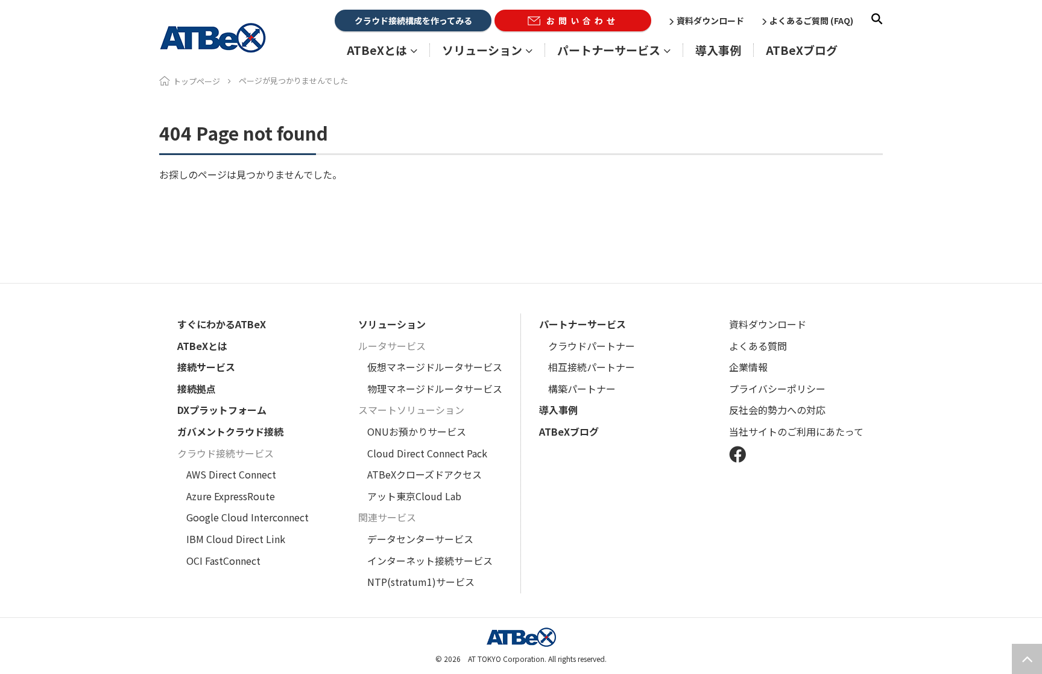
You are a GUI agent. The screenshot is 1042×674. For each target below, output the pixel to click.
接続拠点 (196, 388)
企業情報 (748, 367)
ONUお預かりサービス (416, 431)
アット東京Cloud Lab (414, 496)
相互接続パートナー (591, 367)
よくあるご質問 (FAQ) (811, 20)
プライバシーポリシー (777, 388)
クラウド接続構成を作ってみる (413, 20)
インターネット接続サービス (430, 560)
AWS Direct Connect (231, 474)
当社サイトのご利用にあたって (796, 431)
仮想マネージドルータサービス (434, 367)
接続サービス (206, 367)
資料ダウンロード (710, 20)
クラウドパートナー (591, 346)
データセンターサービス (420, 539)
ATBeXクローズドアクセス (424, 474)
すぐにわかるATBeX (221, 324)
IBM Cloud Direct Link (235, 539)
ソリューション (392, 324)
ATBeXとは (202, 346)
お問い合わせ (582, 20)
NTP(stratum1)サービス (421, 581)
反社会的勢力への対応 (777, 409)
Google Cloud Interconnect (247, 517)
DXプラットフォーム (222, 409)
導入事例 (718, 50)
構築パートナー (582, 388)
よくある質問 (758, 346)
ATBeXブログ (802, 50)
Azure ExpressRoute (230, 496)
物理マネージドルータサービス (434, 388)
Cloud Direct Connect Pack (427, 453)
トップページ (196, 81)
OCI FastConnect (223, 560)
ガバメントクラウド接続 (230, 431)
